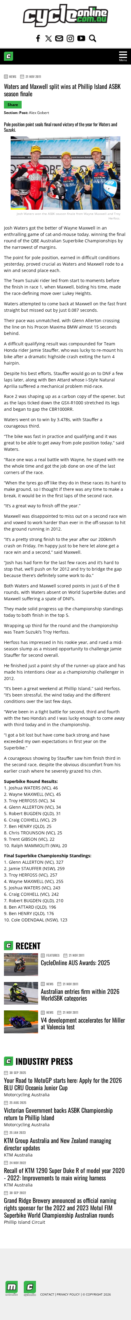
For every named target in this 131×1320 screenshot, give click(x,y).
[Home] (65, 15)
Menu (123, 60)
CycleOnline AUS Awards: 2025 (75, 962)
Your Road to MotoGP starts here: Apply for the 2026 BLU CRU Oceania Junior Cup (63, 1083)
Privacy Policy (68, 1294)
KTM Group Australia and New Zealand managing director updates (57, 1144)
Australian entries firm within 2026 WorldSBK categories (80, 994)
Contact (47, 1294)
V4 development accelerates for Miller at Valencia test (83, 1023)
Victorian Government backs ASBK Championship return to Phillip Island (58, 1113)
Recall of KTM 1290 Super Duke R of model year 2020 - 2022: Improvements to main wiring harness (64, 1174)
